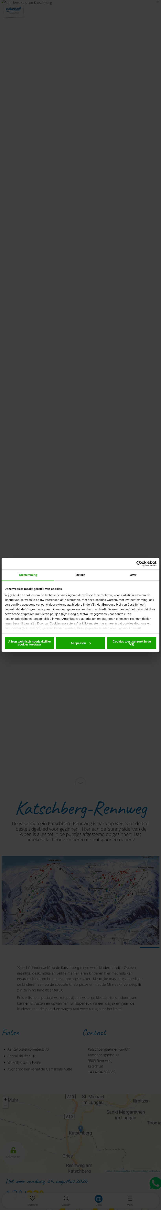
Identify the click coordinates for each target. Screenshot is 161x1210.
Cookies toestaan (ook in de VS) (132, 643)
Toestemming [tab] (27, 574)
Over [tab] (133, 574)
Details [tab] (80, 574)
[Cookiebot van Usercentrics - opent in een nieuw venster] (139, 563)
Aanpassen (78, 643)
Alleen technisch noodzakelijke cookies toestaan (29, 643)
